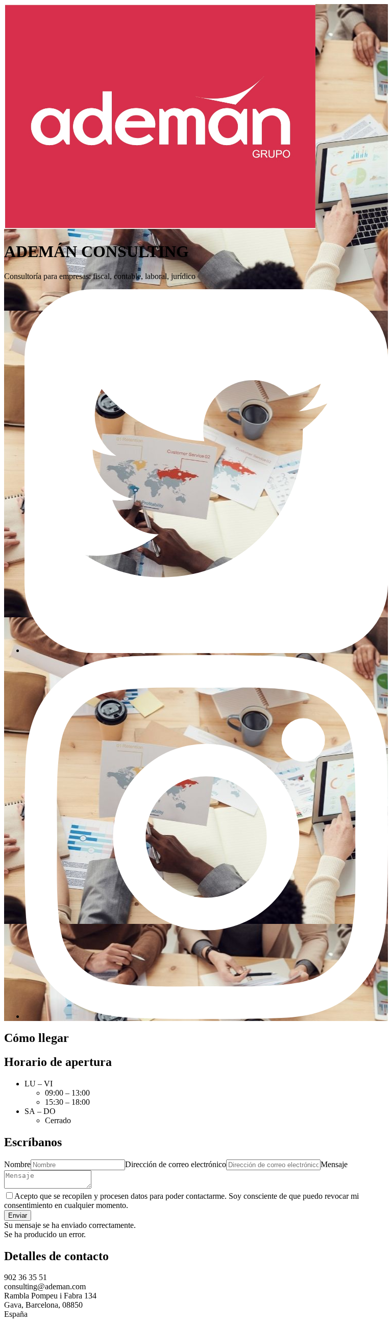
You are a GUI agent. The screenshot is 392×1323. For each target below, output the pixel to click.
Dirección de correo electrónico (175, 1164)
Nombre (17, 1164)
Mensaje (334, 1164)
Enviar (17, 1215)
